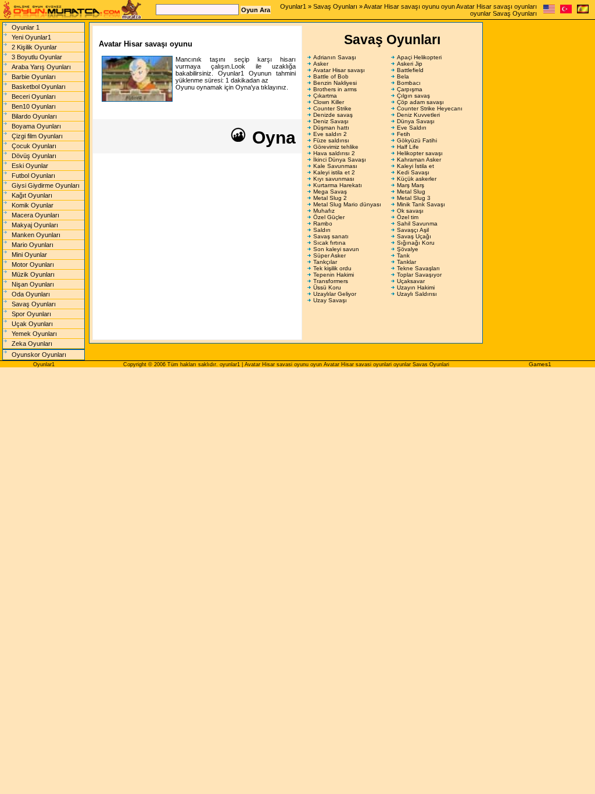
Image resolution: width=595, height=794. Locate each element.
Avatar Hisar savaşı (339, 70)
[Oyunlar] (566, 11)
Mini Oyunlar (29, 254)
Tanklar (406, 262)
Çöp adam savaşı (420, 102)
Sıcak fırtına (329, 242)
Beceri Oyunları (34, 96)
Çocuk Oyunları (34, 145)
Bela (403, 76)
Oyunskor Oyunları (39, 354)
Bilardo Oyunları (34, 116)
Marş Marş (410, 185)
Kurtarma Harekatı (337, 185)
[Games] (549, 11)
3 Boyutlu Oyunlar (37, 56)
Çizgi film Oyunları (37, 136)
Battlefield (410, 70)
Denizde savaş (333, 115)
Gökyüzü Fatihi (417, 140)
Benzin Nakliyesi (335, 83)
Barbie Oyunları (34, 76)
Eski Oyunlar (30, 165)
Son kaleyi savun (336, 249)
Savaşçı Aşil (413, 230)
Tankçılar (325, 262)
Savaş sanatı (331, 236)
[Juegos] (583, 11)
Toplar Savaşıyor (419, 274)
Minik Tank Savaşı (421, 204)
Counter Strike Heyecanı (430, 108)
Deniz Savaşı (331, 121)
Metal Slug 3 (414, 198)
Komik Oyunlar (32, 205)
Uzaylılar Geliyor (334, 294)
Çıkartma (325, 95)
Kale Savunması (335, 166)
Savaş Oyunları (335, 6)
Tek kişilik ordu (332, 268)
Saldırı (322, 230)
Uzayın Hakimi (416, 287)
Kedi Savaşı (413, 172)
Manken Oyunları (36, 234)
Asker (320, 63)
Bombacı (409, 83)
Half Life (408, 147)
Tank (403, 255)
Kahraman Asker (419, 159)
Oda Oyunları (31, 294)
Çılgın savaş (413, 95)
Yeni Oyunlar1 (31, 37)
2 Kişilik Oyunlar (34, 47)
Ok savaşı (410, 211)
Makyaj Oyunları (35, 224)
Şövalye (407, 249)
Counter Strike (332, 108)
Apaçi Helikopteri (419, 57)
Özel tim (407, 217)
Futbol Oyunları (33, 175)
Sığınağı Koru (416, 242)
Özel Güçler (329, 217)
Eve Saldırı (411, 127)
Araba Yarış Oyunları (41, 66)
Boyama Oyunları (36, 126)
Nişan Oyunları (33, 284)
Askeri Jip (409, 63)
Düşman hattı (331, 127)
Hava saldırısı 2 (334, 153)
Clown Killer (328, 102)
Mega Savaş (330, 191)
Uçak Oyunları (32, 323)
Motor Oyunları (33, 264)
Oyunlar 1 (26, 27)
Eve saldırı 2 (330, 134)
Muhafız (324, 211)
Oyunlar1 (293, 6)
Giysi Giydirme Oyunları (46, 185)
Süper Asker (329, 255)
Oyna (272, 137)
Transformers (330, 281)
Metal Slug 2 (330, 198)
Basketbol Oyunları (39, 86)
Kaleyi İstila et (415, 166)
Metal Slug (411, 191)
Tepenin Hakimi (333, 274)
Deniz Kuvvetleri (418, 115)
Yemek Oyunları (34, 333)
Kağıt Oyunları (32, 195)
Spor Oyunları (31, 313)
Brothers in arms (335, 89)
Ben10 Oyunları (34, 106)
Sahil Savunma (417, 223)
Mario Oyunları (32, 244)
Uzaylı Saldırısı (417, 294)
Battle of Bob (331, 76)
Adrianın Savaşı (334, 57)
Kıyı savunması (333, 179)
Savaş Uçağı (414, 236)
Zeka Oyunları (32, 343)
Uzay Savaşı (330, 300)
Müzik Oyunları (33, 274)
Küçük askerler (416, 179)
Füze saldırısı (331, 140)
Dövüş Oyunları (34, 155)
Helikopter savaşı (420, 153)
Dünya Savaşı (416, 121)
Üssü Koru (327, 287)
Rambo (322, 223)
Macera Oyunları (35, 215)
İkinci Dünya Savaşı (339, 159)
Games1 (540, 364)
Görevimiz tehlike (336, 147)
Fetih (403, 134)
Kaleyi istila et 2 (334, 172)
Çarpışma (409, 89)
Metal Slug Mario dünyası (347, 204)
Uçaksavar (411, 281)
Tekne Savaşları (418, 268)
